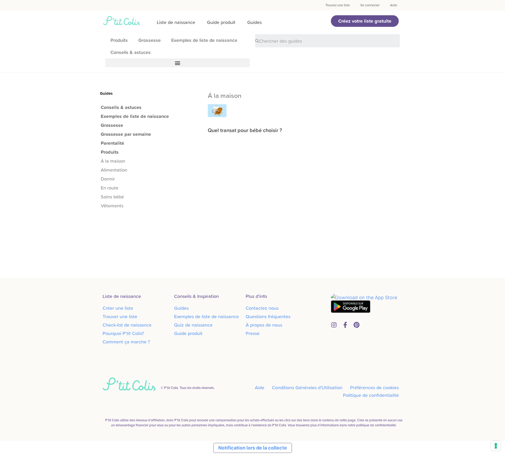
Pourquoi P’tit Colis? (123, 333)
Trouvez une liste (337, 5)
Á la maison (113, 160)
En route (109, 187)
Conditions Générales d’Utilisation (307, 387)
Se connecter (370, 5)
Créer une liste (118, 308)
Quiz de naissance (193, 324)
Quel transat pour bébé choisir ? (245, 130)
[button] (365, 21)
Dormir (108, 178)
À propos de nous (264, 324)
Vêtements (112, 205)
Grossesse (149, 40)
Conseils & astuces (130, 52)
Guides (254, 22)
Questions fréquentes (268, 316)
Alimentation (114, 169)
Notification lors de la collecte (252, 448)
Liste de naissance (176, 22)
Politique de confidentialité (371, 395)
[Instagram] (334, 325)
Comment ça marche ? (126, 341)
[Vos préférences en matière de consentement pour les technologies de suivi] (496, 446)
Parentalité (112, 143)
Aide (393, 5)
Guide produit (221, 22)
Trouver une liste (120, 316)
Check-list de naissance (127, 324)
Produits (119, 40)
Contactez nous (262, 308)
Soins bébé (112, 196)
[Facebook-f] (345, 325)
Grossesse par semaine (126, 134)
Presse (253, 333)
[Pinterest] (357, 325)
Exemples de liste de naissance (204, 40)
